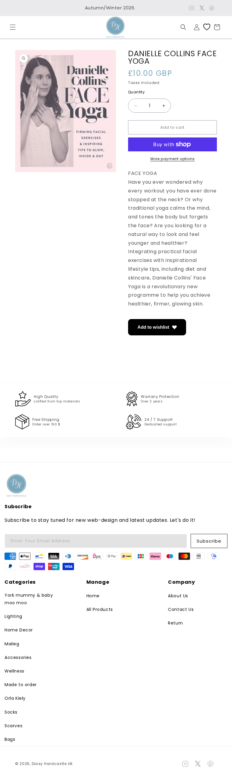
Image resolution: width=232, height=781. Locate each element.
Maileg (12, 644)
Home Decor (19, 630)
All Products (99, 609)
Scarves (13, 726)
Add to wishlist (153, 327)
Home (93, 596)
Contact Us (181, 609)
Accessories (18, 657)
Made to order (21, 685)
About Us (178, 596)
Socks (11, 712)
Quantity (136, 92)
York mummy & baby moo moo (29, 599)
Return (175, 623)
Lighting (13, 616)
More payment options (172, 158)
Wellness (14, 671)
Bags (10, 739)
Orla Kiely (15, 698)
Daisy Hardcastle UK (52, 763)
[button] (12, 27)
